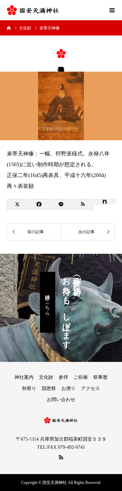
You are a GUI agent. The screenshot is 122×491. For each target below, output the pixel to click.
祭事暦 (100, 377)
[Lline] (61, 204)
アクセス (90, 388)
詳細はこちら (47, 302)
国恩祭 (49, 388)
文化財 (46, 377)
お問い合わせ (61, 399)
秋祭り (29, 388)
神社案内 (24, 377)
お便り (68, 388)
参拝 (63, 377)
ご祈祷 (81, 377)
